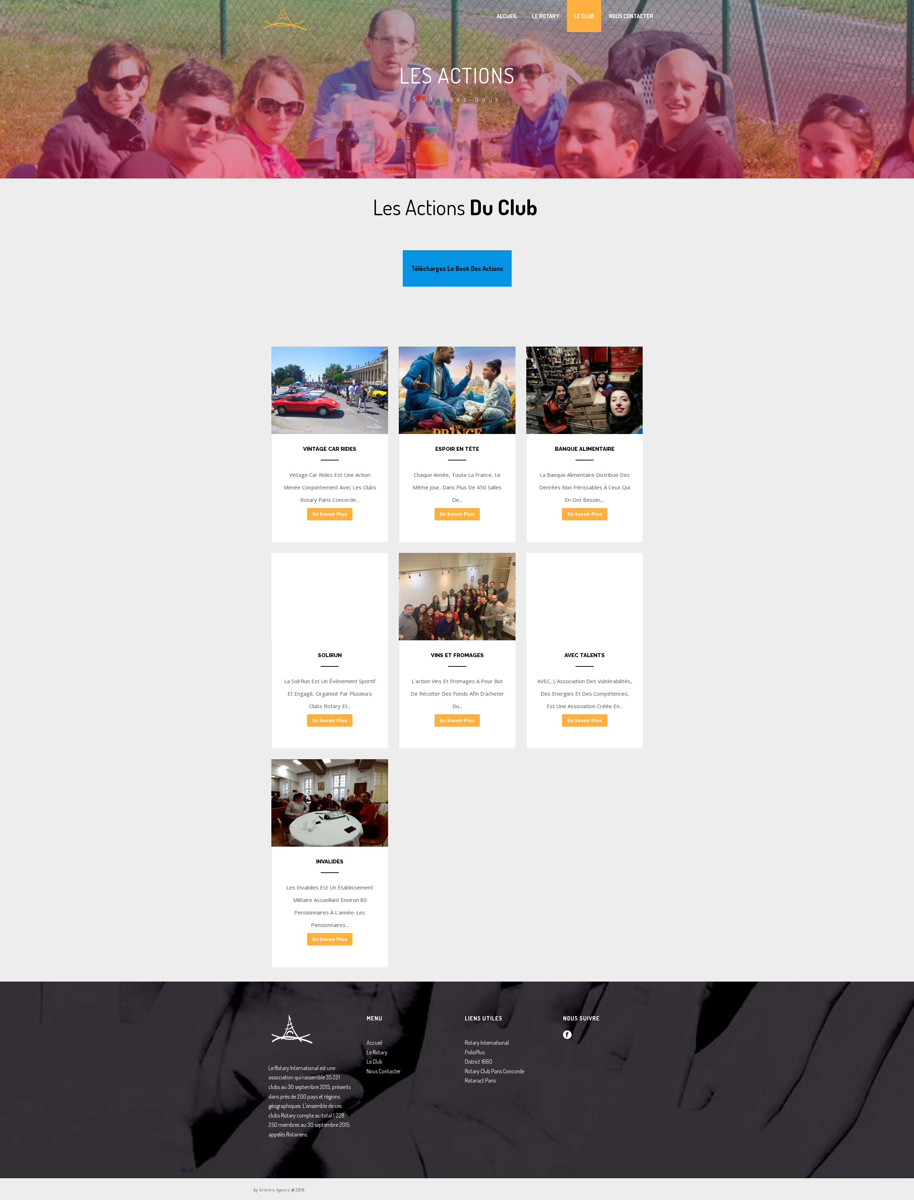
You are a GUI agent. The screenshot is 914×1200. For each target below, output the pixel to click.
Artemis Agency (274, 1190)
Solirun (330, 655)
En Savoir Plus (329, 514)
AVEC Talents (584, 655)
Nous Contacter (631, 16)
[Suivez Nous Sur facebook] (567, 1035)
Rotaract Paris (480, 1080)
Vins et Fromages (457, 655)
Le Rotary (545, 16)
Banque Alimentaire (584, 449)
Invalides (329, 861)
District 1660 (478, 1061)
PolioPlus (474, 1052)
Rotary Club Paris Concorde (494, 1071)
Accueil (507, 16)
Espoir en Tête (457, 449)
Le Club (584, 16)
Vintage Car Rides (329, 449)
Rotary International (487, 1042)
